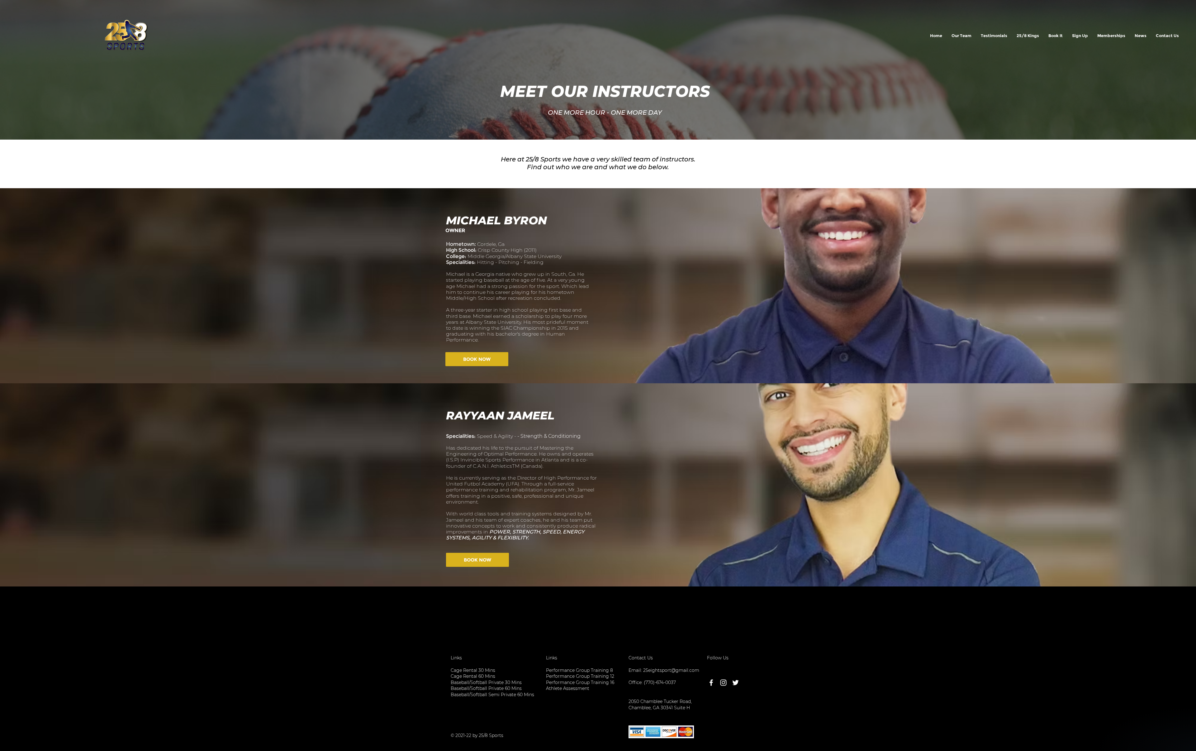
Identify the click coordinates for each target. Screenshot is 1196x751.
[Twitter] (735, 682)
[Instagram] (723, 682)
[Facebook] (711, 682)
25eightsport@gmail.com (671, 670)
